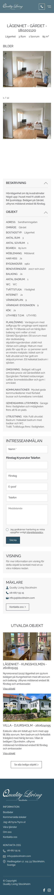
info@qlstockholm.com (22, 597)
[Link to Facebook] (44, 890)
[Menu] (49, 6)
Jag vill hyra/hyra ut (14, 822)
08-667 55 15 (42, 7)
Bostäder (8, 812)
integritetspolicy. (35, 532)
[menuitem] (49, 6)
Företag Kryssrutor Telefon (23, 457)
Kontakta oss (16, 607)
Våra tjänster (10, 827)
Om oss (7, 832)
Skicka (12, 540)
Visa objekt (9, 688)
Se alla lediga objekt (25, 764)
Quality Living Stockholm (16, 884)
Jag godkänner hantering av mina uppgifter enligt (27, 531)
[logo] (13, 7)
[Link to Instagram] (49, 890)
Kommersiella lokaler (14, 817)
